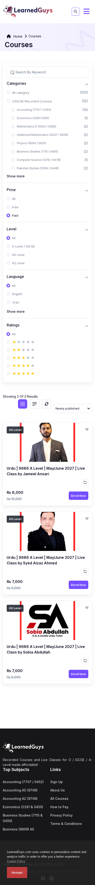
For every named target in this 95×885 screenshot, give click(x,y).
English (17, 294)
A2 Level (18, 263)
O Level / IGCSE (23, 246)
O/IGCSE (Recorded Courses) (32, 101)
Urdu (15, 302)
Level (11, 229)
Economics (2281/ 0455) (33, 118)
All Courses (59, 798)
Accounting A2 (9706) (20, 798)
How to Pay (59, 807)
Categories (16, 83)
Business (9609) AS (18, 829)
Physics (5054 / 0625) (31, 143)
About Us (57, 790)
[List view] (34, 404)
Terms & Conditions (66, 824)
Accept (17, 872)
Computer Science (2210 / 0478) (39, 160)
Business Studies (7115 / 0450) (37, 151)
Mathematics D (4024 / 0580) (36, 126)
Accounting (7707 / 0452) (34, 109)
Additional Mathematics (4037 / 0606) (42, 135)
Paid (15, 215)
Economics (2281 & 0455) (23, 807)
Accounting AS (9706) (20, 790)
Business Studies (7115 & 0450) (23, 818)
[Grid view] (22, 404)
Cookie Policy (16, 861)
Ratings (13, 325)
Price (11, 190)
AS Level (18, 255)
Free (15, 207)
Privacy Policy (61, 815)
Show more (16, 176)
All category (20, 92)
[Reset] (46, 404)
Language (15, 276)
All (13, 199)
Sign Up (56, 782)
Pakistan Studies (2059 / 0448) (38, 168)
